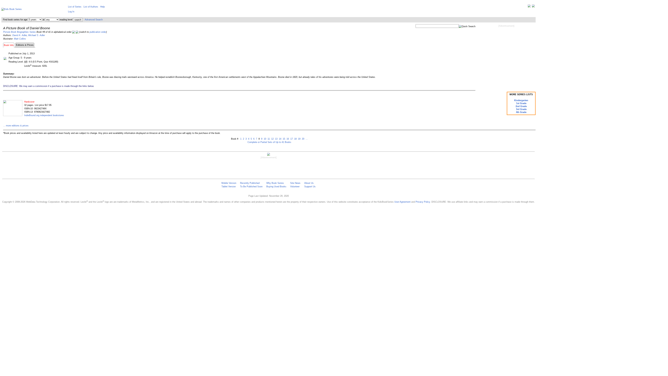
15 (283, 139)
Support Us (310, 186)
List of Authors (91, 6)
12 (272, 139)
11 (268, 139)
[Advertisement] (506, 55)
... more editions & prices (16, 125)
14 (279, 139)
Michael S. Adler (36, 35)
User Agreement (402, 202)
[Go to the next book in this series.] (77, 32)
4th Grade (521, 112)
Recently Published (250, 183)
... (306, 139)
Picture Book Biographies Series (19, 32)
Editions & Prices (25, 45)
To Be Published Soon (251, 186)
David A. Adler (19, 35)
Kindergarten (521, 100)
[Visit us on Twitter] (529, 6)
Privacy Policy (423, 202)
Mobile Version (228, 183)
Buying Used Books (276, 186)
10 (264, 139)
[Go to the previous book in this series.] (73, 32)
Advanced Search (94, 19)
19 (298, 139)
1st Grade (521, 103)
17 (291, 139)
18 (295, 139)
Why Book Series (275, 183)
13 (275, 139)
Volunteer (295, 186)
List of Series (74, 6)
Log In (71, 11)
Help (102, 6)
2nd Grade (521, 106)
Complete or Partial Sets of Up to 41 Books (269, 142)
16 (287, 139)
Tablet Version (228, 186)
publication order (98, 32)
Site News (295, 183)
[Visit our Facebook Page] (533, 6)
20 (302, 139)
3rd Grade (521, 109)
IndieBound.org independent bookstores (44, 115)
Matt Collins (20, 38)
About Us (309, 183)
